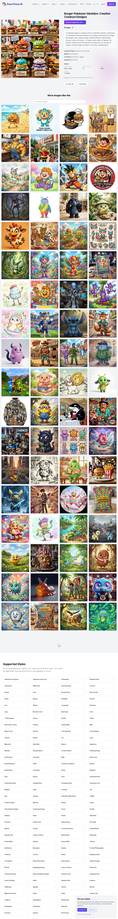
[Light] (97, 4)
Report (82, 57)
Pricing (88, 4)
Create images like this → (75, 22)
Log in (103, 4)
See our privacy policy (84, 914)
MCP (82, 4)
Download (83, 84)
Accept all (82, 910)
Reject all (92, 910)
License (66, 77)
